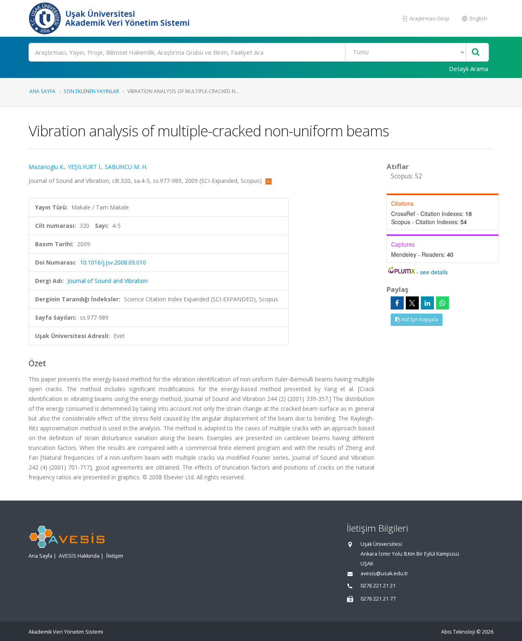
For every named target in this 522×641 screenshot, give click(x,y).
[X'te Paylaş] (412, 302)
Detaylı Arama (468, 69)
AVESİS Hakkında (79, 555)
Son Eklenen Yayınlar (91, 91)
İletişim (114, 555)
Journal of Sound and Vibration (107, 281)
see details (434, 272)
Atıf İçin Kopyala (419, 319)
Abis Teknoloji (458, 631)
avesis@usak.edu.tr (384, 573)
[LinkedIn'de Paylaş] (427, 302)
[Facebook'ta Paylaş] (397, 302)
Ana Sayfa (42, 91)
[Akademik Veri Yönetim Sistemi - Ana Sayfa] (46, 18)
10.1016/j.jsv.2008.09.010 (113, 262)
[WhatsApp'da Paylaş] (442, 302)
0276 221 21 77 (378, 598)
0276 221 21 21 (378, 585)
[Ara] (476, 52)
